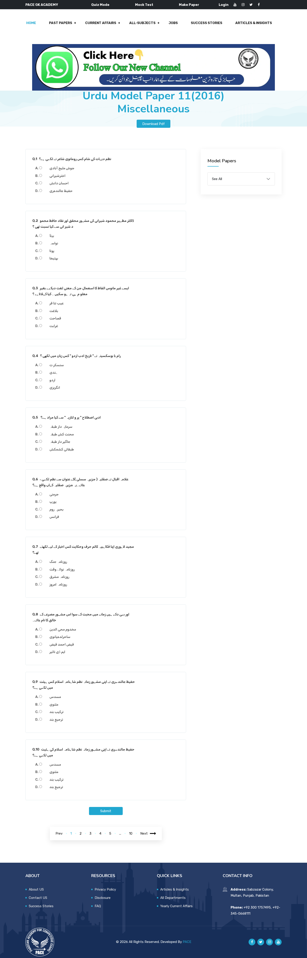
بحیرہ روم (56, 509)
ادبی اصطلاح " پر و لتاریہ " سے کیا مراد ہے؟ (66, 417)
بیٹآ (51, 236)
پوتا (51, 251)
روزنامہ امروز (58, 584)
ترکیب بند (56, 712)
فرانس (54, 517)
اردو (52, 380)
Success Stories (206, 23)
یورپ (52, 502)
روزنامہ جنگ (58, 562)
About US (36, 889)
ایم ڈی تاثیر (57, 652)
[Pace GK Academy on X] (260, 942)
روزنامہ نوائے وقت (62, 569)
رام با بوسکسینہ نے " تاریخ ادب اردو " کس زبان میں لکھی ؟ (76, 356)
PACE (187, 942)
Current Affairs (100, 23)
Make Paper (189, 5)
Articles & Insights (253, 23)
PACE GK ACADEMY (41, 5)
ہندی (53, 372)
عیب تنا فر (56, 303)
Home (31, 23)
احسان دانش (59, 183)
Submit (105, 811)
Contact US (38, 898)
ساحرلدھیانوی (59, 637)
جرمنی (54, 494)
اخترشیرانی (57, 176)
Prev (59, 833)
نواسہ (53, 243)
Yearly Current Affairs (176, 906)
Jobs (173, 23)
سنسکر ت (56, 365)
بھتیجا (53, 258)
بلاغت (53, 311)
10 (130, 833)
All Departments (173, 898)
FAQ (98, 906)
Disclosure (103, 898)
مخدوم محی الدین (62, 629)
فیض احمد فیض (61, 644)
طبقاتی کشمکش (61, 449)
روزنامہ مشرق (59, 577)
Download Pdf (153, 124)
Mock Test (144, 5)
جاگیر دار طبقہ (59, 442)
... (120, 833)
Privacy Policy (105, 889)
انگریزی (54, 387)
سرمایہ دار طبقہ (60, 427)
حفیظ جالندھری (61, 191)
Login (224, 5)
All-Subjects (142, 23)
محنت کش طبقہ (61, 434)
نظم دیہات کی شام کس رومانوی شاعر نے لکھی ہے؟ (71, 159)
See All (217, 179)
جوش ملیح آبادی (61, 168)
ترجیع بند (56, 719)
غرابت (53, 326)
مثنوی (53, 704)
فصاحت (55, 318)
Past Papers (60, 23)
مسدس (55, 697)
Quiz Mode (100, 5)
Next (144, 833)
